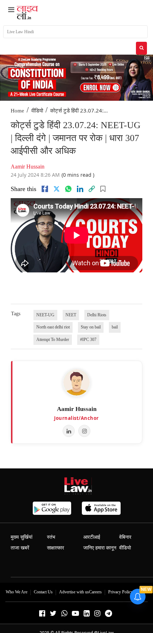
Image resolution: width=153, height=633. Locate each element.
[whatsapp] (68, 189)
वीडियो (37, 111)
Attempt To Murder (52, 339)
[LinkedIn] (69, 431)
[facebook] (45, 189)
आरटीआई (91, 537)
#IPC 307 (88, 339)
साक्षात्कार (55, 548)
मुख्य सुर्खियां (21, 537)
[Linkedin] (80, 189)
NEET (70, 314)
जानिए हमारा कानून (99, 548)
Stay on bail (91, 327)
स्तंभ (51, 537)
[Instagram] (84, 431)
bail (115, 327)
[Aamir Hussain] (76, 382)
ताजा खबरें (20, 548)
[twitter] (56, 189)
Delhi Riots (96, 314)
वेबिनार (125, 537)
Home (17, 111)
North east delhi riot (53, 327)
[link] (92, 189)
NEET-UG (45, 314)
